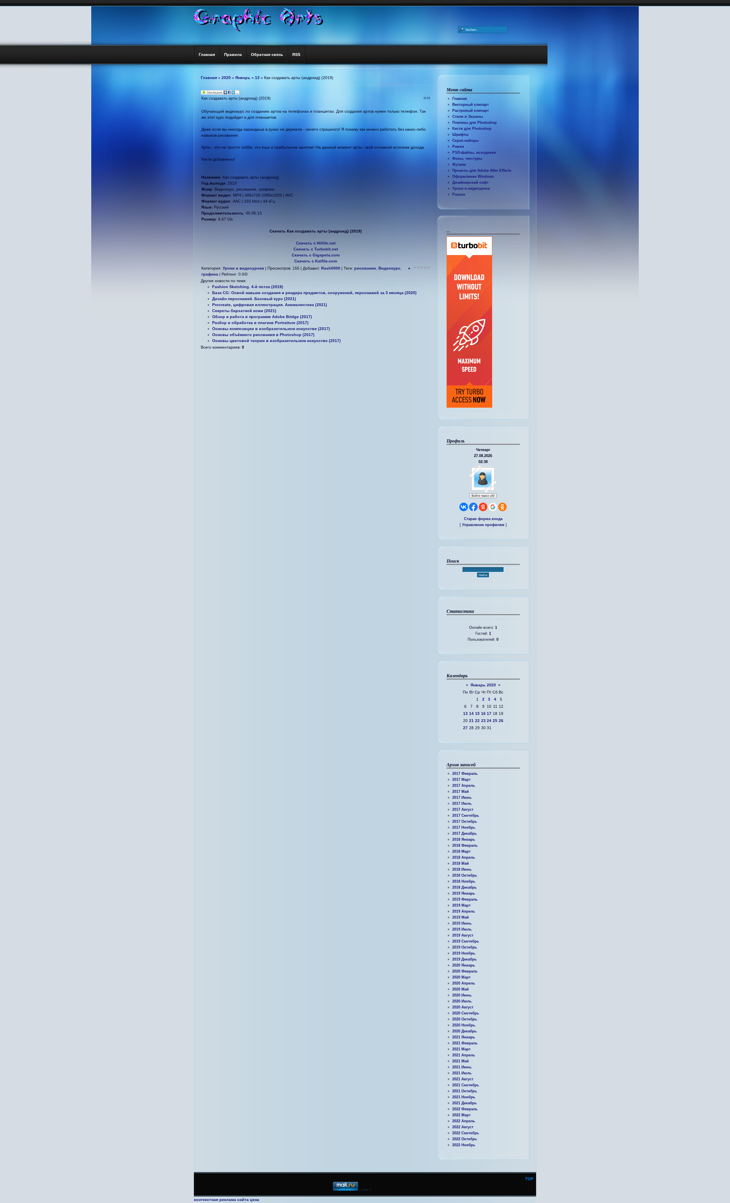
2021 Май (460, 1061)
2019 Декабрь (464, 959)
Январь (242, 77)
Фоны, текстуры (467, 158)
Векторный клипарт (470, 104)
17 (489, 713)
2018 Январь (463, 839)
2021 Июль (462, 1073)
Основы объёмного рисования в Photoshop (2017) (263, 334)
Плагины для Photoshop (474, 122)
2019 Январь (463, 893)
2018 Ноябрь (463, 881)
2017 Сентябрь (465, 815)
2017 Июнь (462, 797)
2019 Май (460, 917)
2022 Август (462, 1127)
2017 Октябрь (464, 821)
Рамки (458, 146)
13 (465, 713)
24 (489, 720)
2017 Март (461, 779)
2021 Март (461, 1049)
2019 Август (462, 935)
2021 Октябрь (464, 1091)
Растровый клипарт (470, 110)
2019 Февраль (465, 899)
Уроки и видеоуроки (471, 188)
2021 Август (462, 1079)
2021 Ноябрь (463, 1097)
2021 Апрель (463, 1055)
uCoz (365, 1189)
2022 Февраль (465, 1109)
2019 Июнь (462, 923)
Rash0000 (330, 268)
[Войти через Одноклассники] (502, 507)
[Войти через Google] (492, 507)
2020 (226, 77)
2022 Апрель (463, 1121)
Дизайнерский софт (470, 182)
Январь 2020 (483, 685)
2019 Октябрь (464, 947)
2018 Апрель (463, 857)
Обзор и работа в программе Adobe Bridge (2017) (262, 316)
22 (477, 720)
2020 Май (460, 989)
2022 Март (461, 1115)
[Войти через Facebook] (473, 507)
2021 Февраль (465, 1043)
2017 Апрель (463, 785)
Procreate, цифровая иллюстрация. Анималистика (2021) (269, 304)
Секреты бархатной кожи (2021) (244, 310)
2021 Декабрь (464, 1103)
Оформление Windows (473, 176)
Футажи (459, 164)
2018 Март (461, 851)
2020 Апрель (463, 983)
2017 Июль (462, 803)
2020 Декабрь (464, 1031)
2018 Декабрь (464, 887)
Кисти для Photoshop (471, 128)
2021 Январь (463, 1037)
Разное (458, 194)
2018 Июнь (462, 869)
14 (471, 713)
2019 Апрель (463, 911)
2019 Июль (462, 929)
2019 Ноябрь (463, 953)
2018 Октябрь (464, 875)
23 (483, 720)
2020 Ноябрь (463, 1025)
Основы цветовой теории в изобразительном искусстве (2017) (276, 340)
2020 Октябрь (464, 1019)
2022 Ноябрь (463, 1145)
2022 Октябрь (464, 1139)
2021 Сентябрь (465, 1085)
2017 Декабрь (464, 833)
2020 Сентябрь (465, 1013)
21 (471, 720)
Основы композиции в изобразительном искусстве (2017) (271, 328)
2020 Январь (463, 965)
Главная (459, 98)
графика (209, 274)
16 (483, 713)
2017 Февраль (465, 773)
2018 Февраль (465, 845)
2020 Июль (462, 1001)
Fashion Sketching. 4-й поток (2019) (247, 286)
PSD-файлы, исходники (474, 152)
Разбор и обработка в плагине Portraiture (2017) (260, 322)
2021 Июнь (462, 1067)
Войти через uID (483, 495)
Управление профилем (483, 525)
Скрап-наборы (465, 140)
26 (501, 720)
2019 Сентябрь (465, 941)
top (529, 1178)
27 (465, 727)
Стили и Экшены (467, 116)
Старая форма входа (483, 519)
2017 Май (460, 791)
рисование (365, 268)
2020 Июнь (462, 995)
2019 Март (461, 905)
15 (477, 713)
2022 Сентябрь (465, 1133)
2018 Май (460, 863)
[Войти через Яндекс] (483, 507)
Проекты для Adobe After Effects (481, 170)
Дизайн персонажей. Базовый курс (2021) (254, 298)
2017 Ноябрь (463, 827)
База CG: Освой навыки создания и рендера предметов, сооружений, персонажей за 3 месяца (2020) (314, 292)
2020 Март (461, 977)
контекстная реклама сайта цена (226, 1199)
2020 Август (462, 1007)
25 (495, 720)
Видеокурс (389, 268)
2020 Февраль (465, 971)
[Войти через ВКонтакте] (463, 507)
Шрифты (460, 134)
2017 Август (462, 809)
